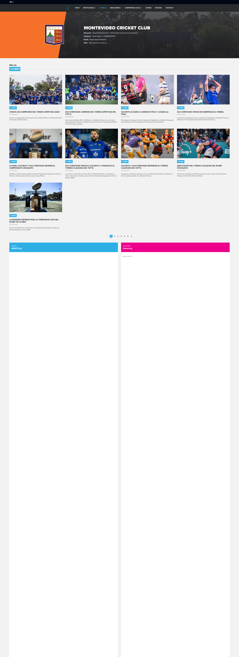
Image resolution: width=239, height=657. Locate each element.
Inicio (77, 8)
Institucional (88, 8)
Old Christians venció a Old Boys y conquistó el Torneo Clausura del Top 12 (90, 167)
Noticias (158, 8)
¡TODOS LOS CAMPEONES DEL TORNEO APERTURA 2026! (34, 112)
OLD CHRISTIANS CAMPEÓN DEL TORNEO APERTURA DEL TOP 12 (90, 113)
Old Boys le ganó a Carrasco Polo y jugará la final (144, 113)
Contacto (169, 8)
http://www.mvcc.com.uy (98, 43)
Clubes (102, 8)
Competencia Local (132, 8)
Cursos (148, 8)
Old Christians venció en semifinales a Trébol (200, 112)
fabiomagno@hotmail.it (98, 40)
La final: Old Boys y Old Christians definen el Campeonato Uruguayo (32, 167)
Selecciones (115, 8)
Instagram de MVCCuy (127, 256)
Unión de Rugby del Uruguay (67, 8)
